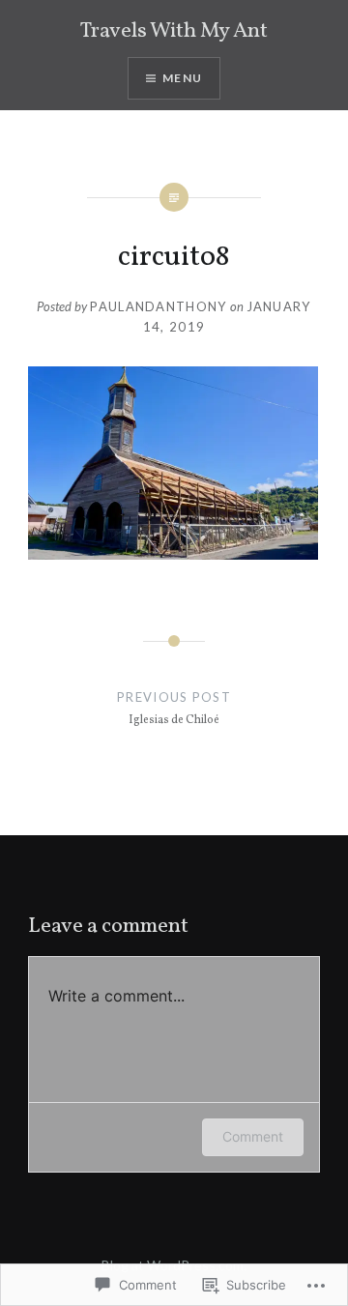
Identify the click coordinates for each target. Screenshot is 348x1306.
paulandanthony (158, 306)
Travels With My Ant (174, 31)
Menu (182, 78)
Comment (252, 1136)
